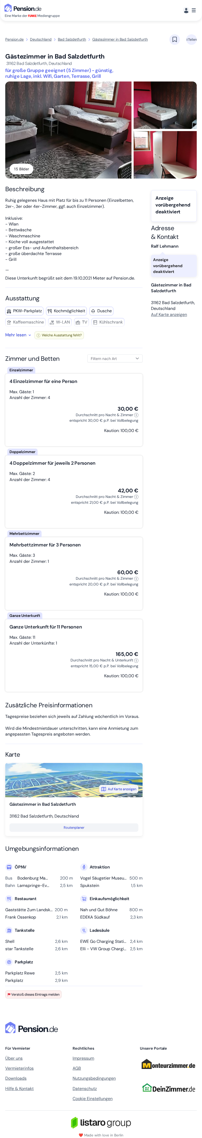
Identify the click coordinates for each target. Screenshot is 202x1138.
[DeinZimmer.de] (168, 1095)
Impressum (83, 1058)
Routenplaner (74, 827)
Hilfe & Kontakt (19, 1088)
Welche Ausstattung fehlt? (61, 335)
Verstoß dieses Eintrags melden (35, 994)
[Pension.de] (23, 7)
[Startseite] (32, 1027)
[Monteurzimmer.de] (168, 1071)
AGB (77, 1068)
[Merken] (174, 39)
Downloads (16, 1078)
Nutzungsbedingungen (94, 1078)
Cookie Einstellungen (93, 1098)
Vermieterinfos (19, 1068)
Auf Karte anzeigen (122, 789)
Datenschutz (85, 1088)
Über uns (14, 1058)
